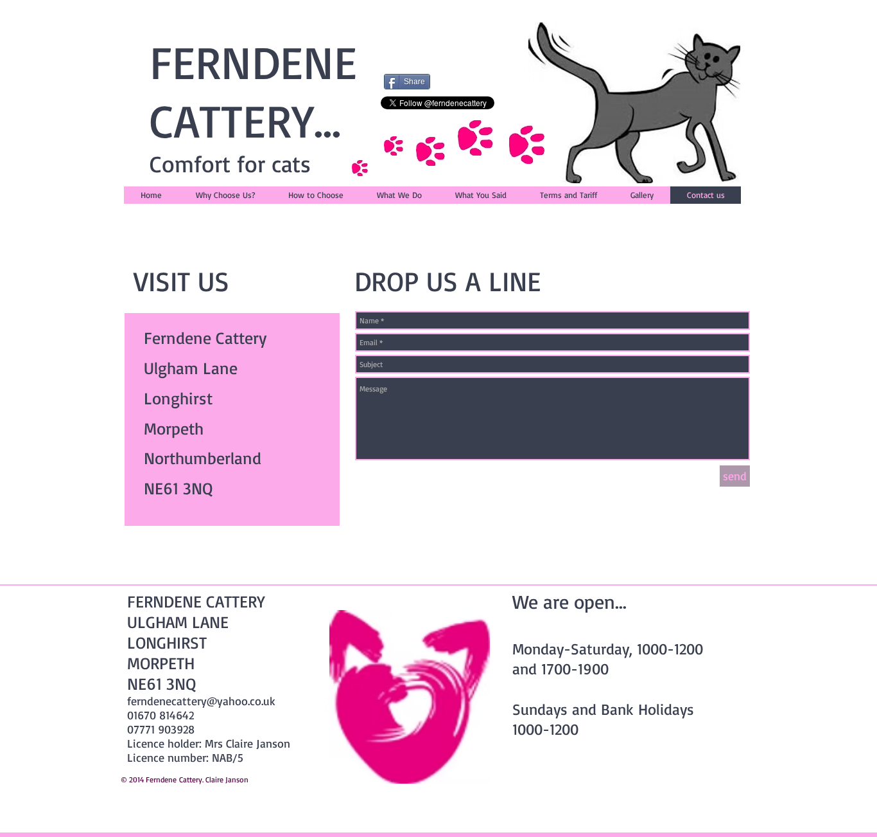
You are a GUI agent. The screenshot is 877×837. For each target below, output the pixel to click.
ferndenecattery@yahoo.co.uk (201, 701)
